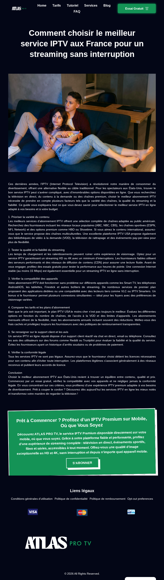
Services (90, 5)
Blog (107, 5)
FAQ (77, 11)
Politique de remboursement (107, 498)
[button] (137, 8)
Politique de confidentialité (71, 498)
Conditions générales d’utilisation (32, 498)
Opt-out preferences (140, 498)
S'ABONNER (82, 463)
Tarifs (56, 5)
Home (41, 5)
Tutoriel (72, 5)
